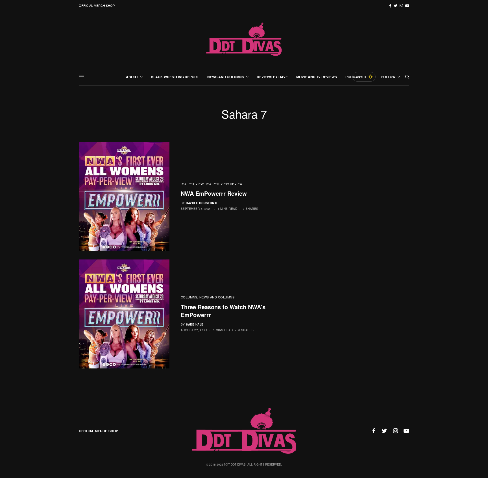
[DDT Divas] (244, 39)
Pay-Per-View (192, 183)
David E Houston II (201, 203)
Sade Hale (195, 324)
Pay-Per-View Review (224, 183)
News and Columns (217, 297)
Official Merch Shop (97, 5)
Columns (189, 297)
